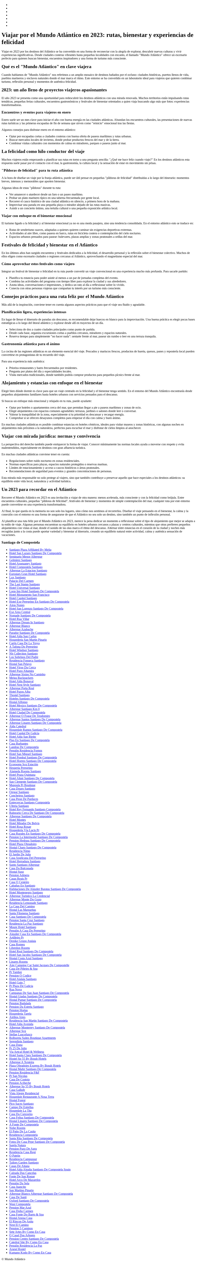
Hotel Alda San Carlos (23, 636)
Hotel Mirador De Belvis (24, 823)
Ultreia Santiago (19, 806)
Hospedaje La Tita (20, 1110)
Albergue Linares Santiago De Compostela (35, 722)
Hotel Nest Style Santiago (25, 684)
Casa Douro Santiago (22, 788)
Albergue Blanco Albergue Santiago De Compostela (41, 1193)
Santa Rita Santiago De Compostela (31, 1138)
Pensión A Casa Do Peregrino (27, 930)
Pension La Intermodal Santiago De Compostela (38, 837)
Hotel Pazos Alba (19, 691)
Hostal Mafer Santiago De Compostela (32, 1069)
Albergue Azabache (21, 629)
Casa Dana (16, 1044)
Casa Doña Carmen (21, 1211)
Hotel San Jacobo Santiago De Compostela (35, 954)
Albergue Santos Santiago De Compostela (34, 719)
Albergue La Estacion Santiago (28, 570)
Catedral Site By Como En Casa (28, 1242)
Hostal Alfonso (18, 702)
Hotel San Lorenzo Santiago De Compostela (36, 608)
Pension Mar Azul (20, 1207)
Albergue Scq (17, 1031)
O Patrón (14, 1155)
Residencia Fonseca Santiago (27, 660)
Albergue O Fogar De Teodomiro (29, 716)
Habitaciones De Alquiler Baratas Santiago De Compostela (45, 889)
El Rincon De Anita (21, 1221)
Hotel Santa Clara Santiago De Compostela (35, 1055)
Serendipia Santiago (21, 1041)
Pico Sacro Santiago (21, 1103)
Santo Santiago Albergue (24, 864)
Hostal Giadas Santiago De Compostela (33, 996)
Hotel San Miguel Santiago (25, 754)
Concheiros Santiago (21, 795)
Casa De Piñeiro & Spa (23, 968)
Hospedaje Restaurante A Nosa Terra (31, 1096)
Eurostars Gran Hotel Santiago (27, 574)
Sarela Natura (17, 1145)
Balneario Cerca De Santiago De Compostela (36, 812)
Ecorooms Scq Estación (23, 764)
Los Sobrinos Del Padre (23, 657)
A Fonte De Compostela (24, 1124)
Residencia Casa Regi (22, 1152)
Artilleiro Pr (16, 937)
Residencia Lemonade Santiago (28, 902)
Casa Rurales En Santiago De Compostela (34, 833)
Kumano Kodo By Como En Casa (30, 1252)
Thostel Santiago (19, 695)
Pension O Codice (20, 975)
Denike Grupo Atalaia (22, 941)
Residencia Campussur (23, 1159)
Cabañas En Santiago (22, 885)
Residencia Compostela (23, 1134)
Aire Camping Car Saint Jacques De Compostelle (39, 965)
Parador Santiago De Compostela (29, 632)
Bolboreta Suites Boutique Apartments (32, 1038)
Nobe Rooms (17, 1128)
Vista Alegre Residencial (24, 1093)
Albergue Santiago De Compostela (30, 816)
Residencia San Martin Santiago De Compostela (38, 1020)
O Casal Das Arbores (22, 1235)
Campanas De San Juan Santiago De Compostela (39, 993)
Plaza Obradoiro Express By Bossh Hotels (35, 1065)
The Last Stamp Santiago (24, 584)
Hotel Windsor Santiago (23, 650)
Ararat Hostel (17, 1249)
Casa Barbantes (18, 743)
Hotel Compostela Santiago (26, 567)
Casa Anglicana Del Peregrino (27, 857)
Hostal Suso (16, 871)
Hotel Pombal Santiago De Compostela (33, 757)
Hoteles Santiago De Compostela (29, 698)
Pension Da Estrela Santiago (26, 1006)
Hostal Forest (17, 1100)
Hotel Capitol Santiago (23, 598)
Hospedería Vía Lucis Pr (24, 830)
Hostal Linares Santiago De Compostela (33, 1121)
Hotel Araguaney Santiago (25, 563)
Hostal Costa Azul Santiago (26, 958)
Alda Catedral (17, 726)
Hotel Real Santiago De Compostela (31, 951)
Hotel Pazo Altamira (21, 670)
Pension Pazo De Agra (23, 1148)
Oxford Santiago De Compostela (29, 1200)
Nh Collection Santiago (23, 653)
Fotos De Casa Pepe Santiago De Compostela (37, 1141)
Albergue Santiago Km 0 (24, 709)
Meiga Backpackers (21, 677)
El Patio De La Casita (22, 1131)
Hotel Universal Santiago (24, 587)
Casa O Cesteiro (19, 882)
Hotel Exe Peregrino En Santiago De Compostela (39, 601)
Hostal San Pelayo (20, 664)
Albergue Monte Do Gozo (25, 899)
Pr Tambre (15, 972)
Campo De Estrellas (21, 1107)
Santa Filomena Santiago (24, 913)
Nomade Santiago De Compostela (30, 615)
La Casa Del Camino (22, 906)
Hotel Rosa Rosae (20, 826)
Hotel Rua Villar (19, 619)
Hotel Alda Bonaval (21, 681)
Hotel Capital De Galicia (24, 733)
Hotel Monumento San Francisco (29, 594)
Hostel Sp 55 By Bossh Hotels (27, 1058)
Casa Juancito (17, 1186)
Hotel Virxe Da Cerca (22, 667)
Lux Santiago (17, 577)
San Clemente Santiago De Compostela (33, 781)
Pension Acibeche (20, 1083)
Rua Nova (15, 989)
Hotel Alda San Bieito (22, 736)
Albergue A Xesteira (21, 1062)
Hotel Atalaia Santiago (23, 979)
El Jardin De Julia (20, 854)
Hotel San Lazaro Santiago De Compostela (35, 553)
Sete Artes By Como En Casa (27, 1231)
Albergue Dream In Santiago (26, 622)
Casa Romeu (17, 944)
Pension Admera (19, 875)
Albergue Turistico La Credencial (29, 896)
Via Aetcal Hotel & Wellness (26, 1051)
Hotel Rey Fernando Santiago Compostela (35, 809)
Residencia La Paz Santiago (26, 923)
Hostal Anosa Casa (20, 1218)
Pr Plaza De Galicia (21, 986)
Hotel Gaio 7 (17, 982)
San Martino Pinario (21, 1190)
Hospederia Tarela (20, 1013)
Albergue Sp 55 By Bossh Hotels (29, 1086)
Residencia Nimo (19, 851)
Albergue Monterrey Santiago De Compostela (37, 1027)
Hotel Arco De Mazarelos (24, 1179)
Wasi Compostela (19, 1204)
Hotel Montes (17, 819)
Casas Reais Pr (18, 878)
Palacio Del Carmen (21, 580)
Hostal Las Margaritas (22, 909)
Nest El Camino (19, 1224)
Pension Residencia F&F (24, 1072)
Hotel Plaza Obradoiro (23, 844)
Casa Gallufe (17, 1089)
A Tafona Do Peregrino (23, 646)
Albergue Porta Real (21, 688)
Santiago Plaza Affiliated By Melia (30, 549)
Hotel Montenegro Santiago (26, 892)
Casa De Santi (18, 1197)
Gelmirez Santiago (20, 560)
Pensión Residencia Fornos (25, 750)
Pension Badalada (20, 1003)
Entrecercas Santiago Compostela (29, 802)
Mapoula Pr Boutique (22, 785)
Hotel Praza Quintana (22, 774)
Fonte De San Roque (22, 1176)
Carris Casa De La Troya (24, 643)
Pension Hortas (18, 1010)
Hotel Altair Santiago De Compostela (31, 778)
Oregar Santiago (19, 792)
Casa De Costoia (19, 1079)
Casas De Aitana (19, 1166)
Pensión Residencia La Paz (25, 1245)
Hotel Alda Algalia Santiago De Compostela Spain (40, 1169)
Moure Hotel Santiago (22, 927)
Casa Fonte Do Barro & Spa (26, 1214)
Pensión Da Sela (19, 1183)
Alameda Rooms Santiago (25, 771)
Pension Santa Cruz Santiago (26, 920)
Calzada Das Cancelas (22, 1173)
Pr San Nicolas (18, 1076)
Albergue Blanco (19, 625)
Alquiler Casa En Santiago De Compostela (35, 934)
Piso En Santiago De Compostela (29, 740)
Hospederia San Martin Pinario (28, 639)
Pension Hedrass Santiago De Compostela (34, 840)
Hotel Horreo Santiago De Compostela (32, 761)
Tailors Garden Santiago (24, 1162)
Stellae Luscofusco (20, 1034)
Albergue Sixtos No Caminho (27, 674)
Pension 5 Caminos (21, 1228)
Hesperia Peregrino (21, 767)
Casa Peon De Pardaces (23, 799)
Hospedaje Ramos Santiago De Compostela (35, 729)
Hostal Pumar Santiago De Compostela (33, 999)
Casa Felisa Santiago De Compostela (31, 1117)
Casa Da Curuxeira (21, 1114)
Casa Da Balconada (21, 868)
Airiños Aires (17, 1017)
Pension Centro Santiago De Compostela (34, 1238)
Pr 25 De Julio (18, 1048)
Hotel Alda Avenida (21, 1024)
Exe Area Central (19, 612)
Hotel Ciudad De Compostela (27, 712)
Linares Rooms (18, 961)
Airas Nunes (16, 605)
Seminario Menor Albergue (25, 556)
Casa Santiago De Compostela (27, 916)
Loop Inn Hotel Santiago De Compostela (34, 591)
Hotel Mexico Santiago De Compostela (33, 705)
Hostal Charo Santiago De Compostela (32, 847)
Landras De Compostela (24, 747)
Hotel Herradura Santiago (24, 861)
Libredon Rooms (19, 947)
